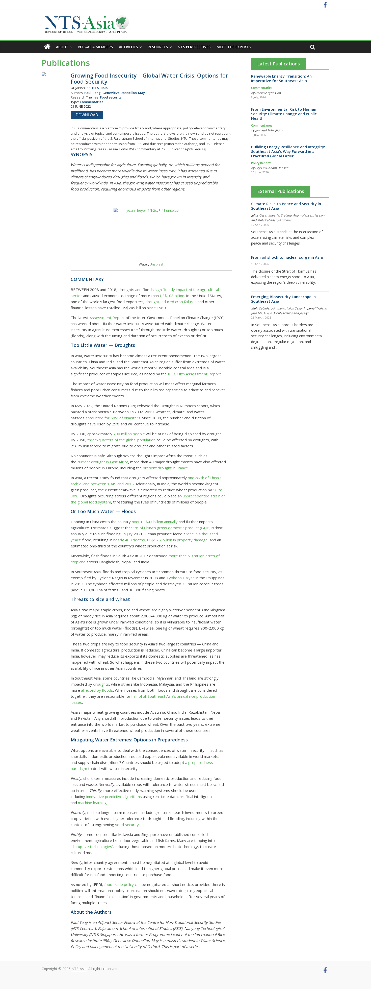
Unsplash (157, 264)
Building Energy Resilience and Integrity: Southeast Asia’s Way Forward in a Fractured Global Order (288, 151)
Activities (128, 46)
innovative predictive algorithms (114, 796)
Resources (158, 46)
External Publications (280, 191)
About (62, 46)
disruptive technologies (91, 846)
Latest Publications (278, 64)
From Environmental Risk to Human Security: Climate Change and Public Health (284, 114)
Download (87, 115)
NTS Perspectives (194, 46)
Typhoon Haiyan (180, 577)
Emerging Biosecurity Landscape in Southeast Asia (283, 299)
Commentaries (261, 88)
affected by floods (97, 690)
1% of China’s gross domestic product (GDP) (171, 527)
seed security (127, 824)
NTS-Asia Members (95, 46)
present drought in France (165, 467)
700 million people (129, 433)
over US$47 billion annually (155, 521)
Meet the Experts (234, 46)
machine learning (92, 802)
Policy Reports (261, 163)
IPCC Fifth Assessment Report (194, 373)
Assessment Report (107, 317)
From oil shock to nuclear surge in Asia (287, 257)
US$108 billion (172, 295)
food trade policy (119, 884)
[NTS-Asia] (86, 17)
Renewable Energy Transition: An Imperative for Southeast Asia (281, 78)
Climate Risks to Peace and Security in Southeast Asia (286, 206)
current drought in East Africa (102, 461)
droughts (101, 684)
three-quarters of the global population (121, 439)
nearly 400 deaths (129, 539)
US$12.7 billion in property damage (177, 539)
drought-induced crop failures (171, 301)
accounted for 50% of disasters (113, 417)
